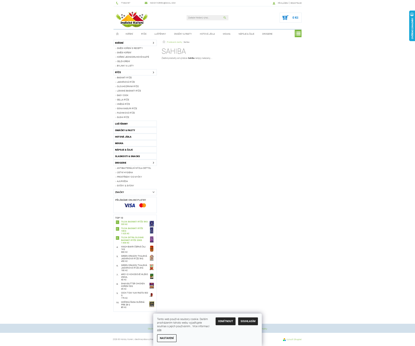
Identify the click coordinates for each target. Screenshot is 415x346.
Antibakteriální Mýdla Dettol (134, 168)
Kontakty (263, 329)
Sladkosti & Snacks (127, 156)
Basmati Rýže (124, 77)
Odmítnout (225, 321)
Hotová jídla (207, 34)
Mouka (227, 34)
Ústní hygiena (125, 172)
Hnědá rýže (123, 104)
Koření (129, 34)
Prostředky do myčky (129, 177)
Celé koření (123, 61)
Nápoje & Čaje (246, 34)
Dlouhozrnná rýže (128, 86)
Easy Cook (123, 95)
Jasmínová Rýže (126, 82)
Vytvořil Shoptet (294, 339)
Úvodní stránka (117, 34)
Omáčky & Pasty (183, 34)
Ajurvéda (122, 181)
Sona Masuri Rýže (127, 108)
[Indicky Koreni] (131, 19)
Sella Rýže (123, 99)
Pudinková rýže (126, 113)
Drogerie (267, 34)
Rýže (143, 34)
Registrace (296, 3)
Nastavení (167, 338)
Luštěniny (160, 34)
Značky (119, 192)
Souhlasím (248, 321)
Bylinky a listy (125, 65)
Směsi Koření (124, 52)
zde (159, 329)
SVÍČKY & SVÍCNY (125, 185)
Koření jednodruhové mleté (133, 57)
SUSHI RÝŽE (123, 117)
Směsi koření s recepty (130, 48)
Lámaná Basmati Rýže (129, 91)
